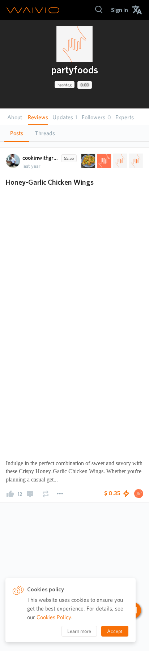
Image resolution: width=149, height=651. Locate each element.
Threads (45, 133)
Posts (16, 133)
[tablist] (74, 133)
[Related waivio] (103, 161)
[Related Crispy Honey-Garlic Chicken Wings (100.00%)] (87, 161)
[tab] (16, 133)
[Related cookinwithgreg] (119, 161)
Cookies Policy (54, 617)
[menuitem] (119, 10)
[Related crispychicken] (135, 161)
